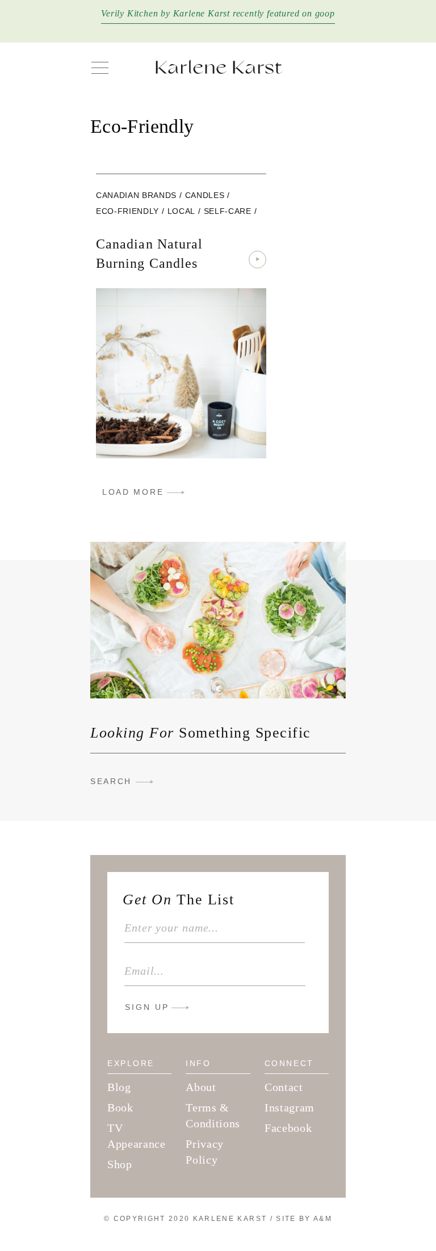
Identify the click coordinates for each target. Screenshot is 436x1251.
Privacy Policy (205, 1152)
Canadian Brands (136, 195)
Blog (119, 1087)
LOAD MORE (133, 491)
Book (120, 1107)
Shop (119, 1164)
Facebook (288, 1128)
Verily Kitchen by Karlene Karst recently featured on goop (218, 13)
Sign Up (147, 1007)
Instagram (290, 1107)
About (201, 1087)
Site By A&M (304, 1219)
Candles (205, 195)
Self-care (227, 211)
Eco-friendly (127, 211)
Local (181, 211)
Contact (284, 1087)
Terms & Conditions (213, 1115)
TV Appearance (136, 1136)
